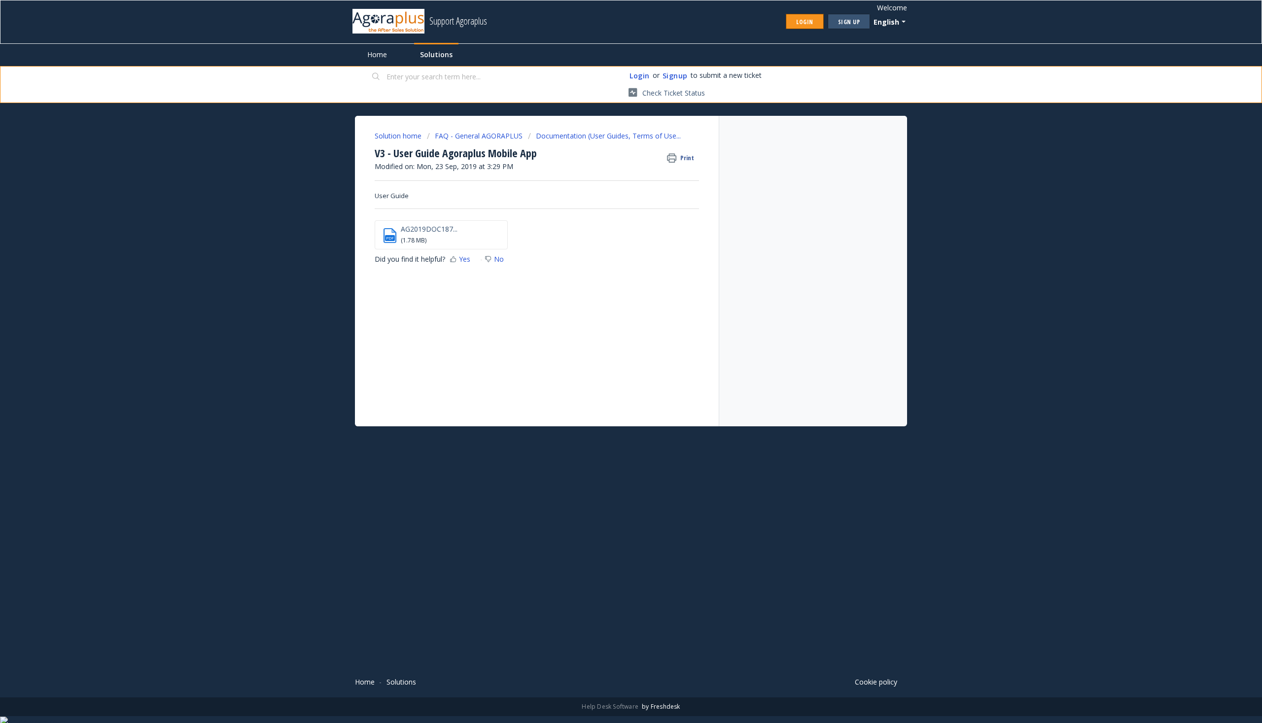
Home (377, 54)
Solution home (399, 135)
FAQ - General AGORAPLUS (479, 135)
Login (640, 75)
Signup (675, 75)
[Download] (613, 235)
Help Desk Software (611, 706)
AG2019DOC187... (429, 229)
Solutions (436, 54)
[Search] (376, 77)
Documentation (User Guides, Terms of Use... (608, 135)
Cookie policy (876, 682)
